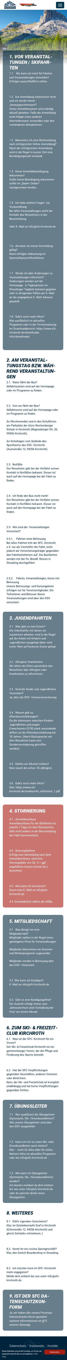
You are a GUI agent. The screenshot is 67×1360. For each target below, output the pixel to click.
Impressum (36, 1346)
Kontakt (52, 1346)
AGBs (48, 901)
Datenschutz (17, 1346)
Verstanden (55, 1352)
